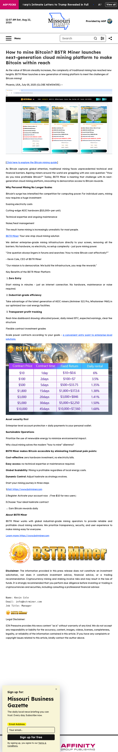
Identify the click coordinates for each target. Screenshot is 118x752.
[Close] (56, 689)
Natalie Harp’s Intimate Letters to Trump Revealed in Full (49, 4)
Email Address (17, 724)
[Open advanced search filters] (102, 38)
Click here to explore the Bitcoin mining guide (32, 162)
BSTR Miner (12, 236)
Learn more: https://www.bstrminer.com (27, 535)
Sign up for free (31, 737)
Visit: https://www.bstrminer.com (24, 489)
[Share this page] (110, 38)
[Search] (95, 38)
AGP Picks (9, 4)
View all (111, 4)
